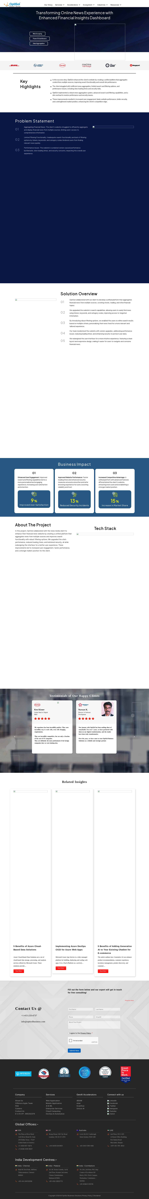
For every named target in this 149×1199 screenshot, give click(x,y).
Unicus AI (80, 1109)
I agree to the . (80, 1033)
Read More (19, 971)
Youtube (112, 1111)
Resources (114, 5)
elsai (79, 1103)
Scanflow (80, 1106)
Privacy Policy (85, 1033)
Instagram (113, 1109)
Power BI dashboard (39, 38)
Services (58, 5)
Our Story (48, 5)
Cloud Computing (53, 1111)
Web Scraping (37, 34)
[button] (15, 737)
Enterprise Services (54, 1109)
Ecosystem (87, 5)
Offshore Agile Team (24, 1103)
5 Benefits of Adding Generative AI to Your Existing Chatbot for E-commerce (115, 949)
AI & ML (49, 1106)
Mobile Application (54, 1103)
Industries (101, 5)
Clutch (112, 1114)
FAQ (17, 1106)
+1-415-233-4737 (29, 1015)
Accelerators (72, 5)
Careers (18, 1109)
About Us (19, 1101)
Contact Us (19, 1111)
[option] (14, 65)
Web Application (53, 1101)
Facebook (113, 1103)
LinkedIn (113, 1101)
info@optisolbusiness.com (33, 1021)
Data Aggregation (39, 43)
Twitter (112, 1106)
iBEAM (79, 1101)
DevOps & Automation (55, 1114)
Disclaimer (97, 1196)
